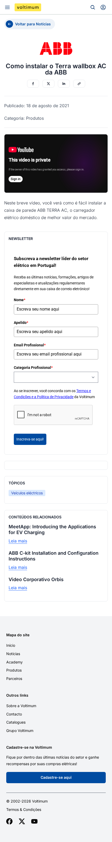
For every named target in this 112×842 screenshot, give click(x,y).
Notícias (13, 653)
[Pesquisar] (92, 7)
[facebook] (9, 821)
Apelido (21, 322)
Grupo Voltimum (19, 730)
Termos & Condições (23, 809)
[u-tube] (34, 821)
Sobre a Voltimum (21, 705)
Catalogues (16, 722)
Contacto (14, 714)
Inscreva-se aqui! (30, 439)
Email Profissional (30, 345)
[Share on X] (48, 84)
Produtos (14, 670)
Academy (14, 662)
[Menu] (7, 7)
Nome (19, 300)
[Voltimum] (28, 7)
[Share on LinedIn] (64, 84)
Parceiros (14, 678)
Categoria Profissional (33, 367)
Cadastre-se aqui (56, 777)
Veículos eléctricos (27, 493)
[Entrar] (103, 7)
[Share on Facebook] (33, 84)
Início (10, 645)
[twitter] (22, 821)
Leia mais (18, 540)
